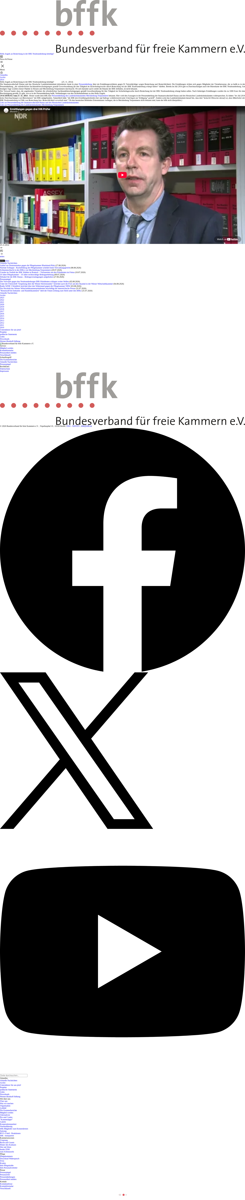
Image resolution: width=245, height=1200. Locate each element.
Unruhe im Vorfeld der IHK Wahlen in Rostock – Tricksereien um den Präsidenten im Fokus (37, 272)
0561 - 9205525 (73, 426)
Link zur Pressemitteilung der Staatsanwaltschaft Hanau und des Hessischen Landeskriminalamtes (39, 102)
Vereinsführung (6, 1126)
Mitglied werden (6, 348)
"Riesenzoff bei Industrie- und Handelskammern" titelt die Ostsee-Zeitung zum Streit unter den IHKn (40, 291)
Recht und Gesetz (7, 1142)
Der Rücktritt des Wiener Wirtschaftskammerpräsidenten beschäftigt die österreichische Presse (37, 288)
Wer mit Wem (5, 1147)
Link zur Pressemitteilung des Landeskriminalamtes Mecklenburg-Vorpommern (32, 105)
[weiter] (122, 253)
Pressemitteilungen (7, 1177)
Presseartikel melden (8, 353)
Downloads (4, 339)
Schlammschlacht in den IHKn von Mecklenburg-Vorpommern (25, 270)
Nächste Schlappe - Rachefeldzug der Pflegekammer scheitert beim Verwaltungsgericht (35, 268)
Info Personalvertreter (8, 1168)
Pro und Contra (6, 1117)
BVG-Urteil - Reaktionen (10, 1133)
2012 (2, 323)
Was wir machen (6, 1103)
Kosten (3, 1163)
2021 (2, 302)
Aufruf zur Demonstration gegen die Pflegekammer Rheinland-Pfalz (27, 265)
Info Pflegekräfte (7, 1165)
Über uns (3, 1101)
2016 (2, 314)
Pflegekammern (6, 1156)
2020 (2, 304)
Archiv (3, 77)
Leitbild (3, 1108)
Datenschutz (5, 369)
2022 (2, 300)
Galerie (3, 1122)
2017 (2, 311)
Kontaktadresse (6, 1184)
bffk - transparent (7, 1136)
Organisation (5, 1106)
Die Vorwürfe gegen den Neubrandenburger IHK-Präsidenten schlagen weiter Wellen (34, 281)
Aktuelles (4, 75)
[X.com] (122, 750)
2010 (2, 327)
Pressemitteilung (85, 84)
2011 (2, 325)
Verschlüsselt (5, 355)
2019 (2, 307)
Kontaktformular (6, 350)
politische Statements (8, 334)
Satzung (3, 1131)
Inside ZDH (5, 1149)
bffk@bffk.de (86, 426)
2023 (2, 297)
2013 (2, 320)
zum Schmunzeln (7, 1152)
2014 (2, 79)
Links (2, 337)
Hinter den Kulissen (8, 1145)
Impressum (4, 371)
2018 (2, 309)
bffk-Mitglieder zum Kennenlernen (14, 1129)
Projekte (3, 332)
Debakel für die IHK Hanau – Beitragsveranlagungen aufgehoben (26, 277)
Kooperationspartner (8, 1124)
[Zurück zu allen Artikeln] (122, 250)
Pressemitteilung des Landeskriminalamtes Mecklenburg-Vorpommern (80, 96)
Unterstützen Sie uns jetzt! (10, 330)
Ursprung (4, 1140)
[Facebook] (122, 549)
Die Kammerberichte (8, 360)
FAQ (2, 1161)
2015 (2, 316)
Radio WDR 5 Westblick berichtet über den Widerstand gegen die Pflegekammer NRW (35, 286)
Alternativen (5, 1115)
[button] (2, 256)
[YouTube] (122, 951)
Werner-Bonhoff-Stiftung (10, 341)
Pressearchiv (5, 1175)
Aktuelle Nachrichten (8, 263)
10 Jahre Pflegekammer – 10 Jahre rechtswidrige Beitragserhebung (27, 275)
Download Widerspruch (9, 1158)
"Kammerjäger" (6, 1119)
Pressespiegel (5, 279)
